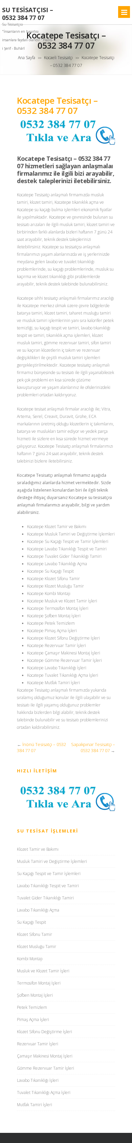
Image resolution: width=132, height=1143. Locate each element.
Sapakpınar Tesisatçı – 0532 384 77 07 (93, 747)
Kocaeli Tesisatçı (58, 57)
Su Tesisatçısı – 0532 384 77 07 (27, 14)
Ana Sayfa (26, 57)
